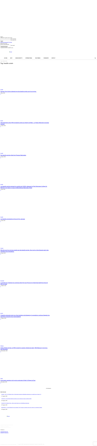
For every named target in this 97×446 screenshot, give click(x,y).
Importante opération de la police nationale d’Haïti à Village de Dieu (17, 380)
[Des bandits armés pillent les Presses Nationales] (25, 141)
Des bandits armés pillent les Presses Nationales (13, 155)
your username (13, 38)
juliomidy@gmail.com (4, 432)
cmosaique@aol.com (4, 431)
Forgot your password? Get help (6, 42)
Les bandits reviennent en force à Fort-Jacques (12, 219)
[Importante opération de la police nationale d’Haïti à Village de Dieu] (25, 366)
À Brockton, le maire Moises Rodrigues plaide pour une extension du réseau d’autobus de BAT (16, 398)
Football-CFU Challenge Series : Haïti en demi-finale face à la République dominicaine (15, 403)
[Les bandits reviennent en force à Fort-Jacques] (25, 205)
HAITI (1, 120)
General (1, 248)
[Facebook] (94, 49)
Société (1, 89)
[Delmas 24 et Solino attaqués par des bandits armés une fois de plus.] (25, 77)
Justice (1, 378)
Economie (2, 280)
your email (13, 45)
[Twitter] (96, 49)
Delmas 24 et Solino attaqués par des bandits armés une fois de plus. (18, 91)
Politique (2, 345)
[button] (95, 58)
